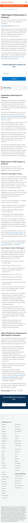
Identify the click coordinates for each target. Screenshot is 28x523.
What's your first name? (14, 70)
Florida (3, 445)
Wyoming (17, 470)
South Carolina (18, 445)
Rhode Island (18, 443)
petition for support (6, 119)
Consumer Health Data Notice (12, 521)
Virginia (16, 461)
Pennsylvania (18, 441)
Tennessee (17, 451)
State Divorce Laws (6, 422)
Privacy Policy (18, 520)
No (19, 390)
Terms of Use (3, 520)
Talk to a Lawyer (18, 478)
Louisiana (4, 467)
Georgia (3, 448)
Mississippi (4, 484)
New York (17, 426)
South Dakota (18, 449)
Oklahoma (17, 436)
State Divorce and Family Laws (11, 9)
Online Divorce (18, 480)
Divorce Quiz (18, 483)
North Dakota (18, 431)
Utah (16, 456)
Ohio (16, 433)
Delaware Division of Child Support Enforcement (13, 116)
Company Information (20, 473)
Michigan (4, 479)
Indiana (3, 458)
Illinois (3, 456)
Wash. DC (4, 443)
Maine (3, 472)
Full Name (4, 402)
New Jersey (4, 498)
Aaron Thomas (5, 25)
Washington (17, 463)
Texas (16, 454)
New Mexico (17, 424)
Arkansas (4, 431)
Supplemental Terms (11, 520)
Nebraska (4, 491)
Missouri (4, 486)
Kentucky (4, 465)
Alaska (3, 426)
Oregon (16, 438)
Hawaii (3, 451)
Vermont (17, 458)
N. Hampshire (5, 495)
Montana (4, 488)
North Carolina (18, 429)
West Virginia (18, 465)
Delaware (4, 441)
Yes (13, 390)
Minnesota (4, 481)
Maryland (4, 474)
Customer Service (19, 476)
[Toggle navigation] (26, 2)
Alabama (4, 424)
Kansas (3, 463)
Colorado (4, 436)
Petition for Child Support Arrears (14, 232)
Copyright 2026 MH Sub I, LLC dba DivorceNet (11, 507)
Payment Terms (18, 488)
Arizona (3, 429)
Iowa (3, 460)
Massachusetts (5, 477)
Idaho (3, 453)
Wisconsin (17, 468)
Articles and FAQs (19, 485)
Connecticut (4, 438)
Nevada (3, 493)
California (4, 433)
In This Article (7, 88)
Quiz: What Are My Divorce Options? (14, 5)
